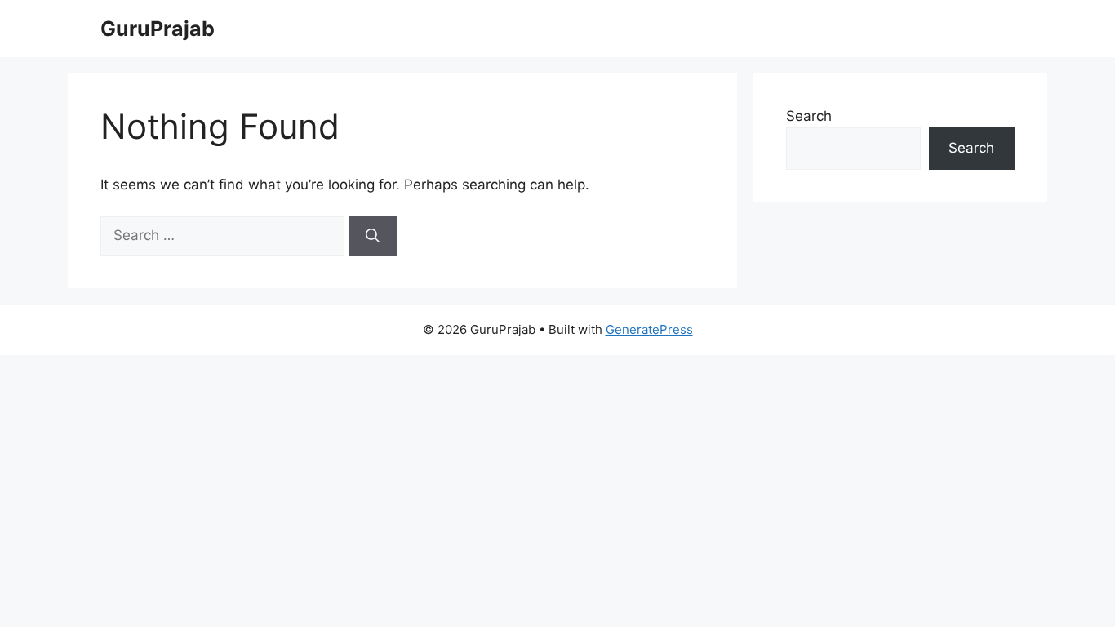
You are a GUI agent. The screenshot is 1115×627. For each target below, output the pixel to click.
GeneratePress (649, 329)
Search (809, 116)
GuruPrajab (157, 28)
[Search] (373, 236)
